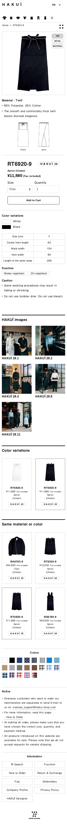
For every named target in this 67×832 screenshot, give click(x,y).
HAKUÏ (12, 4)
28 (49, 163)
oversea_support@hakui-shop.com (34, 707)
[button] (56, 5)
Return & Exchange (49, 773)
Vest (11, 18)
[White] (6, 221)
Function (49, 764)
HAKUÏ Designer (17, 798)
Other (52, 18)
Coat (4, 18)
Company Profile (17, 790)
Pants (38, 18)
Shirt (18, 18)
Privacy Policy (50, 790)
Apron (32, 18)
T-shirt (25, 18)
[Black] (6, 227)
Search (18, 764)
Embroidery (50, 781)
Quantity (40, 182)
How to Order (17, 773)
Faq (17, 781)
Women (45, 18)
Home (5, 25)
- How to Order (13, 717)
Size (10, 182)
